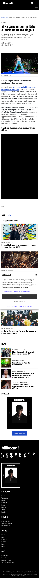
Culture (3, 507)
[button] (36, 275)
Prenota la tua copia (19, 433)
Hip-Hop (4, 539)
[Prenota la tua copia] (19, 413)
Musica (3, 500)
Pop (2, 537)
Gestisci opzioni (19, 302)
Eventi (4, 22)
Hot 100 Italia (5, 521)
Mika (9, 215)
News (14, 360)
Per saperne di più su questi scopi (21, 291)
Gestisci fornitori (8, 291)
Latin (3, 544)
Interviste (4, 503)
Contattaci (4, 558)
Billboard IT (7, 43)
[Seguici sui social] (2, 454)
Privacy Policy (6, 560)
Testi (3, 510)
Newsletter (4, 556)
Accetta (19, 296)
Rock (3, 546)
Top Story (15, 382)
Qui (12, 121)
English (3, 512)
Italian (3, 535)
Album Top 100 (6, 523)
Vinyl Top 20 (5, 526)
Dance (3, 542)
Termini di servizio (7, 562)
